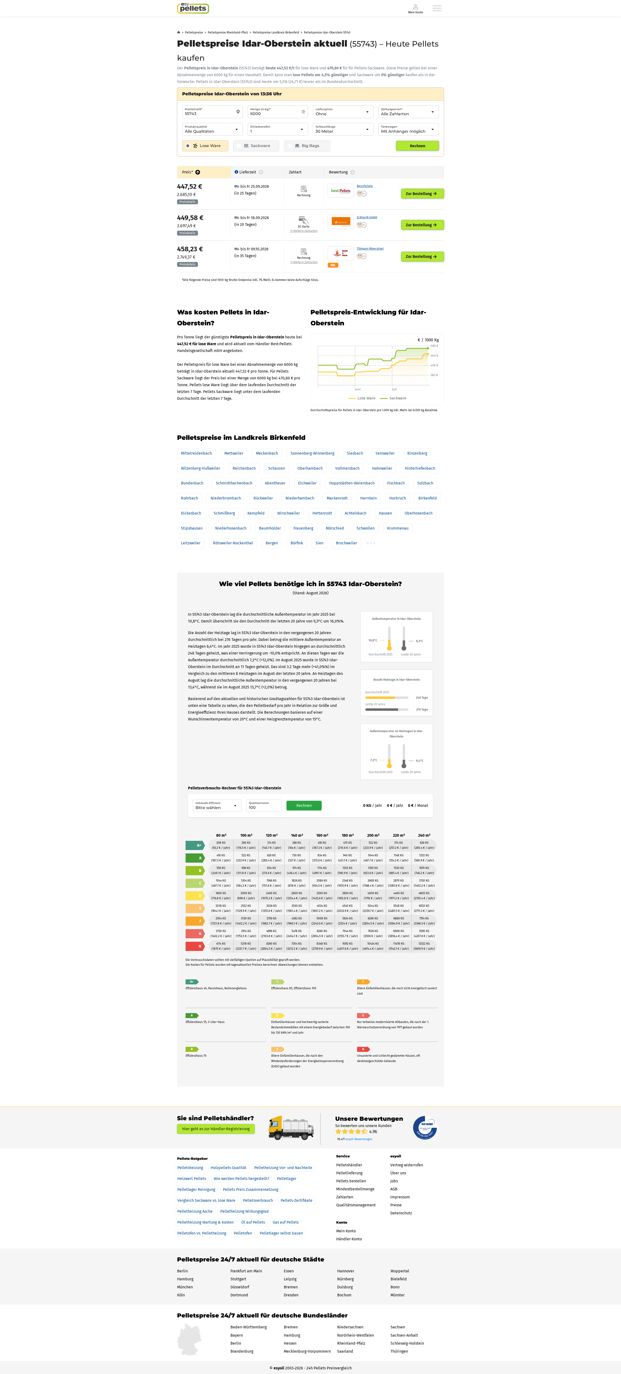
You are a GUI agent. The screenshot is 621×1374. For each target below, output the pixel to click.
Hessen (290, 1343)
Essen (289, 1271)
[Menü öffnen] (437, 8)
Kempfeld (256, 513)
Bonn (395, 1287)
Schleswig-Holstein (407, 1343)
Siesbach (355, 453)
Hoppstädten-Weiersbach (352, 483)
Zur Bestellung (419, 193)
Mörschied (335, 528)
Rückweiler (263, 498)
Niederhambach (300, 498)
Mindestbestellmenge (355, 1189)
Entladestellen (260, 126)
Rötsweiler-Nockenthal (233, 543)
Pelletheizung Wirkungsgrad (244, 1211)
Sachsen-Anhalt (404, 1335)
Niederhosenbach (230, 528)
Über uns (398, 1173)
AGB (393, 1189)
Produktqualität (196, 126)
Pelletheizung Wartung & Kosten (205, 1222)
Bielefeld (399, 1279)
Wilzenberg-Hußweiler (200, 468)
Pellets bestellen (351, 1181)
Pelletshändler (349, 1165)
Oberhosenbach (419, 513)
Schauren (276, 468)
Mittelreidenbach (196, 453)
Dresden (291, 1295)
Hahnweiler (382, 468)
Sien (319, 543)
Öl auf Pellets (253, 1222)
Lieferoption (324, 109)
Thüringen (399, 1351)
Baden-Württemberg (248, 1327)
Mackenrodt (337, 498)
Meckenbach (267, 453)
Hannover (345, 1271)
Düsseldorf (239, 1287)
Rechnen (417, 146)
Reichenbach (244, 468)
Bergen (272, 543)
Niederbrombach (226, 498)
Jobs (394, 1181)
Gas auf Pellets (286, 1222)
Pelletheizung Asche (194, 1211)
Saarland (345, 1351)
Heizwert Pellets (191, 1178)
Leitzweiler (190, 543)
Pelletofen (243, 1233)
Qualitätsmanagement (356, 1205)
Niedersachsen (350, 1327)
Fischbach (396, 483)
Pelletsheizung (190, 1167)
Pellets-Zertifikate (296, 1200)
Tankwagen (389, 126)
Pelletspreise (194, 32)
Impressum (400, 1197)
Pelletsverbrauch (258, 1200)
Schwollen (366, 528)
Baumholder (270, 528)
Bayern (236, 1335)
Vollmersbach (347, 468)
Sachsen (398, 1327)
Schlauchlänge (325, 126)
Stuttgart (238, 1279)
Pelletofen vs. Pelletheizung (201, 1233)
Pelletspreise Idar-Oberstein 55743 (327, 32)
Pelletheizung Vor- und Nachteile (283, 1167)
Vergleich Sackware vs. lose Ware (206, 1200)
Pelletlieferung (349, 1173)
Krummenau (398, 528)
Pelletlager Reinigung (196, 1189)
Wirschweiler (288, 513)
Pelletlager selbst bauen (281, 1233)
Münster (398, 1295)
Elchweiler (307, 483)
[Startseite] (193, 8)
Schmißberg (224, 513)
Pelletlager (286, 1178)
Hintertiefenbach (420, 468)
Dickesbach (191, 513)
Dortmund (239, 1295)
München (185, 1287)
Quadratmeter (259, 803)
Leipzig (290, 1279)
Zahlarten (344, 1197)
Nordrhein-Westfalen (355, 1335)
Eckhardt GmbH (367, 217)
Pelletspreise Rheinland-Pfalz (228, 32)
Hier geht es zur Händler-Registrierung (216, 1129)
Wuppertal (400, 1271)
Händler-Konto (349, 1239)
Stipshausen (192, 528)
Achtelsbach (355, 513)
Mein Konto (346, 1231)
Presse (396, 1205)
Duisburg (345, 1287)
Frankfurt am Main (246, 1271)
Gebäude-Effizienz (208, 803)
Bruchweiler (346, 543)
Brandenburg (241, 1351)
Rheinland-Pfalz (351, 1343)
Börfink (297, 543)
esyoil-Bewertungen (358, 1139)
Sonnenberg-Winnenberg (312, 453)
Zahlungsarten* (391, 109)
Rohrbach (189, 498)
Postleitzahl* (193, 109)
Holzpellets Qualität (228, 1167)
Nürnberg (345, 1279)
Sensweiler (385, 453)
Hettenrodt (322, 513)
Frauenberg (303, 528)
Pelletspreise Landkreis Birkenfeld (276, 32)
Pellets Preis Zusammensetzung (250, 1189)
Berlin (182, 1271)
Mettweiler (233, 453)
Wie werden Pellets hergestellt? (241, 1178)
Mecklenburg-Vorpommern (307, 1351)
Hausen (385, 513)
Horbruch (397, 498)
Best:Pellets (365, 186)
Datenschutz (401, 1213)
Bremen (291, 1287)
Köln (181, 1295)
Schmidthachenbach (234, 483)
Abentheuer (275, 483)
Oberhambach (310, 468)
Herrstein (368, 498)
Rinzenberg (417, 453)
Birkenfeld (427, 498)
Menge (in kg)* (260, 109)
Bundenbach (192, 483)
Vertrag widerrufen (406, 1165)
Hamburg (185, 1279)
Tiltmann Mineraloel (370, 248)
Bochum (344, 1295)
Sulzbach (425, 483)
